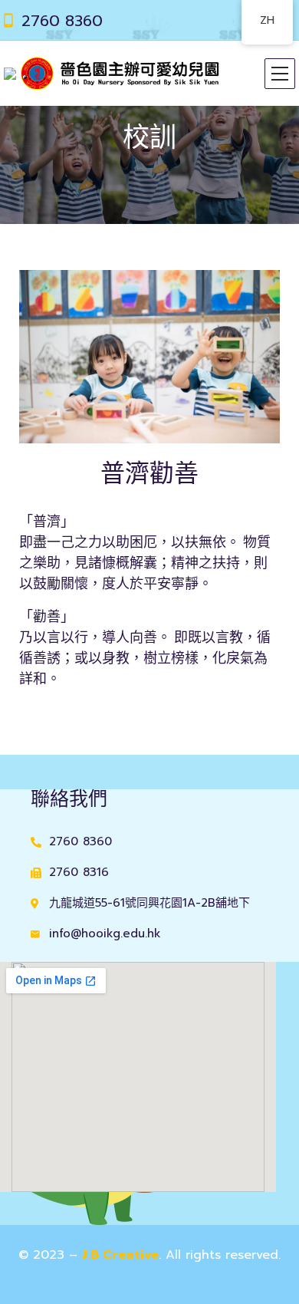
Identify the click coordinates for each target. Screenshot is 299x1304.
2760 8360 (62, 20)
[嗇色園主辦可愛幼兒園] (112, 73)
